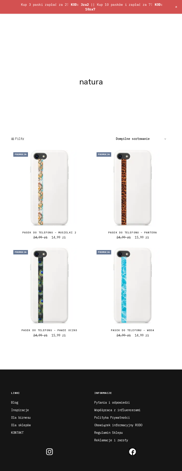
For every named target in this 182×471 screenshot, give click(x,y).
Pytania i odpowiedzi (112, 403)
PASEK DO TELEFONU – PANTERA (132, 232)
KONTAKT (17, 433)
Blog (14, 403)
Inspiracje (20, 410)
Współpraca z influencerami (117, 410)
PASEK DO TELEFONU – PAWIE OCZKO (49, 330)
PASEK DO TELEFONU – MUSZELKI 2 (49, 232)
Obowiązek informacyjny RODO (118, 425)
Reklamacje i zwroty (111, 440)
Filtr (19, 138)
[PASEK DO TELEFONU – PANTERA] (132, 188)
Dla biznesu (21, 418)
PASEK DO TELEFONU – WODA (132, 330)
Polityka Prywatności (112, 418)
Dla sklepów (21, 425)
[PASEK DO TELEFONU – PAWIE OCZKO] (49, 286)
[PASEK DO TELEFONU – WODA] (132, 286)
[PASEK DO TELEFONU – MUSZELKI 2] (49, 188)
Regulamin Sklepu (108, 433)
